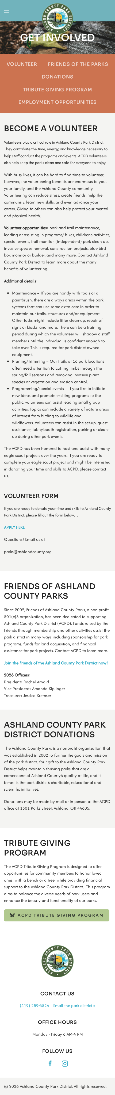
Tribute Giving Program (57, 90)
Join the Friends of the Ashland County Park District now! (56, 663)
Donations (58, 77)
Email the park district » (74, 1005)
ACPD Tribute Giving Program (61, 915)
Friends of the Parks (78, 64)
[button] (6, 10)
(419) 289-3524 (34, 1005)
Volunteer (22, 64)
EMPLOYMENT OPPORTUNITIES (57, 102)
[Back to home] (58, 19)
